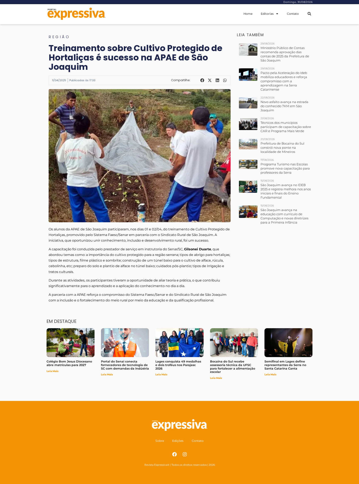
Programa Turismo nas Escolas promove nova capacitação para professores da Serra (285, 168)
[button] (309, 14)
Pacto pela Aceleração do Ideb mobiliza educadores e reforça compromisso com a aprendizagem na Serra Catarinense (284, 81)
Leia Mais (52, 371)
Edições (177, 441)
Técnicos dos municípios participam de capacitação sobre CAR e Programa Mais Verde (286, 127)
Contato (293, 14)
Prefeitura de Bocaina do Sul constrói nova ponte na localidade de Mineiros (282, 147)
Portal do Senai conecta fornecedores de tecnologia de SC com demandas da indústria (125, 365)
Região (59, 36)
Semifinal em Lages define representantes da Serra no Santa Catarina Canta (285, 365)
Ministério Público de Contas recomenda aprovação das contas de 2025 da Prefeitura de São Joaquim (285, 54)
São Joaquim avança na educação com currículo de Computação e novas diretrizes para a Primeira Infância (284, 216)
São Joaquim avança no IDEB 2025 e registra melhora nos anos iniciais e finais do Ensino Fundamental (286, 191)
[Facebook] (174, 454)
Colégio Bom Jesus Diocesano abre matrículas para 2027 (69, 363)
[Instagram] (184, 454)
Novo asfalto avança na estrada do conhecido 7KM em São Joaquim (284, 106)
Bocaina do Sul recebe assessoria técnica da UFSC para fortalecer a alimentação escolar (232, 367)
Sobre (159, 441)
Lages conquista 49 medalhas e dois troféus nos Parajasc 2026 (178, 365)
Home (247, 14)
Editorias (267, 14)
